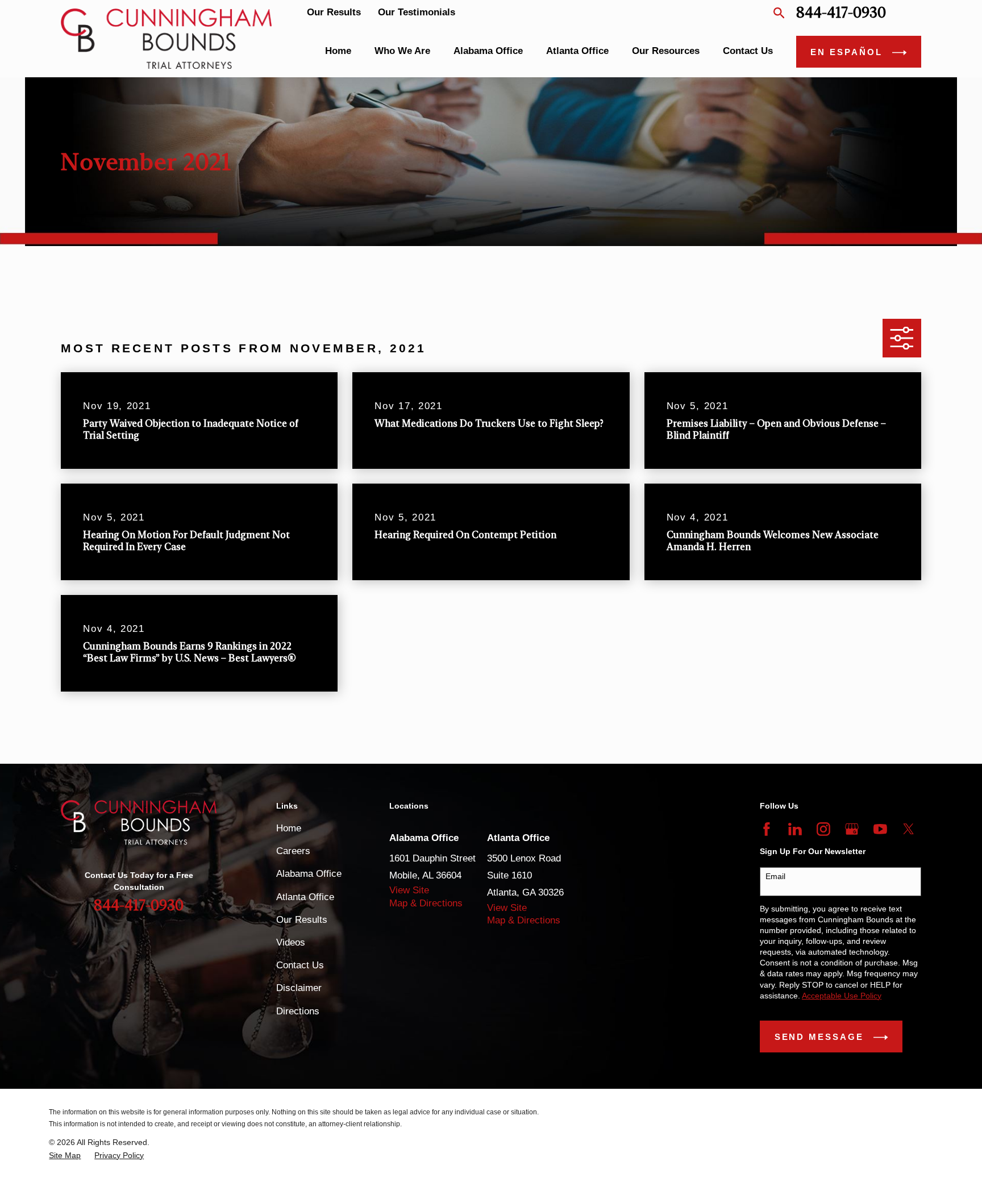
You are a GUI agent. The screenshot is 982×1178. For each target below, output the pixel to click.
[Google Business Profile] (852, 829)
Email (775, 876)
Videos (290, 942)
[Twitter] (909, 829)
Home (288, 828)
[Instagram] (823, 829)
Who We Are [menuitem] (402, 50)
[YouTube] (880, 829)
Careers (293, 851)
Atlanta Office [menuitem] (577, 50)
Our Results (334, 12)
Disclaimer (299, 988)
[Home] (166, 38)
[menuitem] (65, 1155)
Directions (297, 1011)
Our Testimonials (416, 12)
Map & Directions (426, 903)
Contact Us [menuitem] (748, 50)
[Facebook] (766, 829)
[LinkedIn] (795, 829)
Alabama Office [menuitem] (488, 50)
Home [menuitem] (338, 50)
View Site (409, 890)
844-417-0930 (841, 13)
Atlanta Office (305, 897)
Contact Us (300, 965)
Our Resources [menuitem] (666, 50)
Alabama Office (309, 873)
